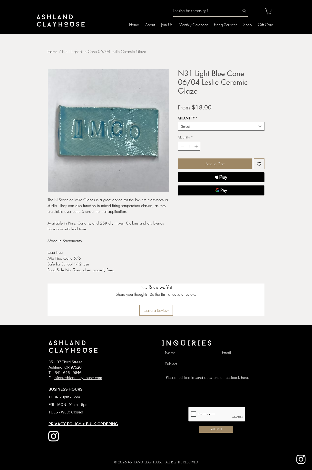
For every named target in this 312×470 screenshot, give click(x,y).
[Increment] (197, 146)
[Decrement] (182, 146)
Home (52, 51)
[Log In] (255, 11)
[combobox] (221, 126)
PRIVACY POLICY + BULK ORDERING (83, 424)
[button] (269, 11)
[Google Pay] (221, 190)
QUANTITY (188, 118)
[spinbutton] (189, 146)
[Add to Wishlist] (259, 163)
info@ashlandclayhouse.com (78, 378)
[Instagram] (301, 459)
